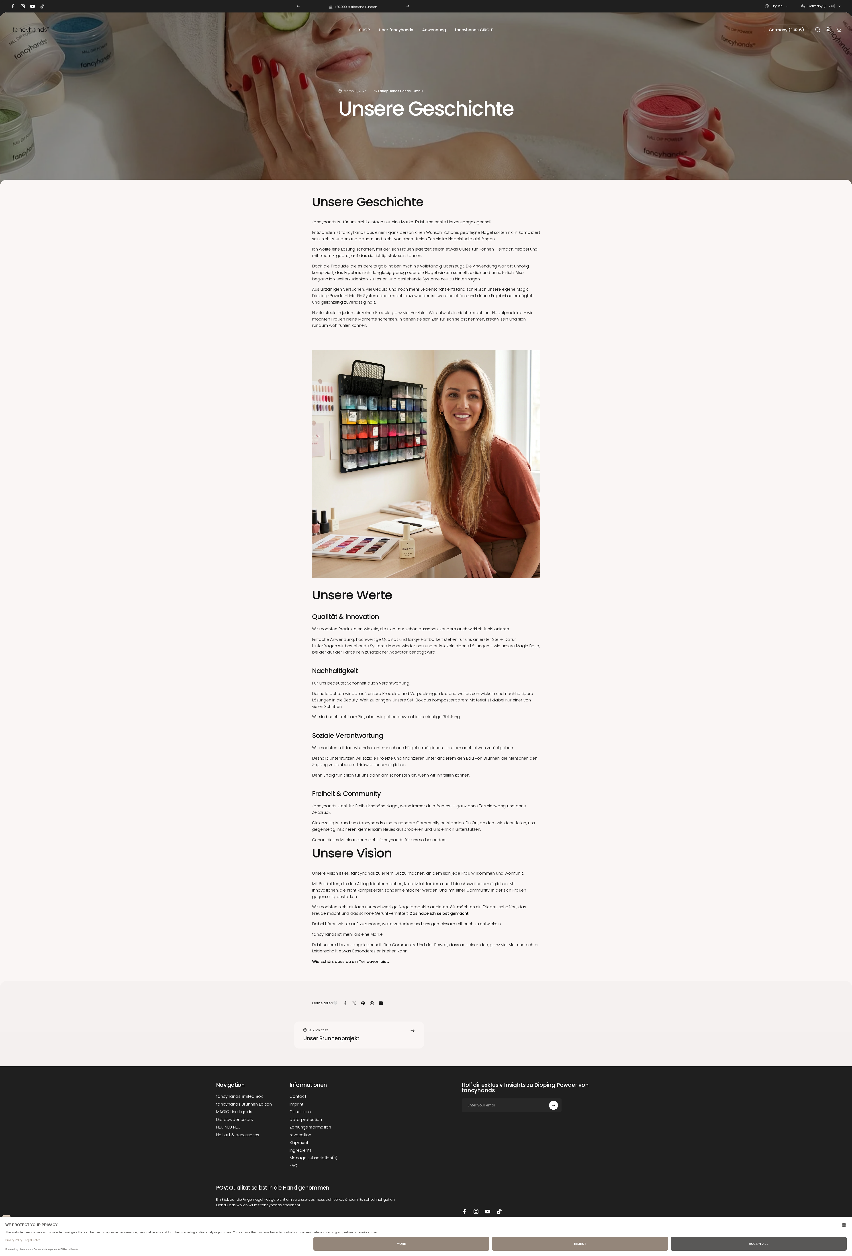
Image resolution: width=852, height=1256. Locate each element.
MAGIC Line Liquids (234, 1111)
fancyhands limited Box (239, 1096)
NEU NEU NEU (228, 1127)
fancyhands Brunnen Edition (244, 1104)
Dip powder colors (234, 1119)
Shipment (299, 1142)
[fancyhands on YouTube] (487, 1211)
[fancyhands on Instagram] (476, 1211)
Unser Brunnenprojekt (331, 1038)
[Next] (408, 6)
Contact (298, 1096)
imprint (296, 1104)
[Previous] (298, 6)
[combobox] (777, 6)
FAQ (293, 1165)
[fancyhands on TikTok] (499, 1211)
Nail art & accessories (237, 1135)
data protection (306, 1119)
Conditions (300, 1111)
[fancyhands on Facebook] (464, 1211)
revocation (300, 1135)
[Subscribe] (553, 1105)
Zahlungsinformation (310, 1127)
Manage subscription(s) (313, 1158)
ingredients (301, 1150)
